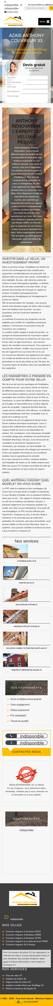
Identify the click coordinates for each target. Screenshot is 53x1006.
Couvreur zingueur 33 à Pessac (20, 944)
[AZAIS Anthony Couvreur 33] (13, 21)
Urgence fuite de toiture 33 (18, 982)
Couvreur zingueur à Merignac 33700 (23, 938)
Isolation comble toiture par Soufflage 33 (25, 985)
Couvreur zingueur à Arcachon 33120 (23, 931)
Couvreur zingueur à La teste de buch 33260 (27, 941)
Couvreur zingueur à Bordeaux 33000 (23, 935)
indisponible (12, 12)
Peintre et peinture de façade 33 (21, 988)
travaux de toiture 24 (21, 952)
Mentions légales (44, 998)
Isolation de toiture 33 (16, 979)
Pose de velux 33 (14, 975)
